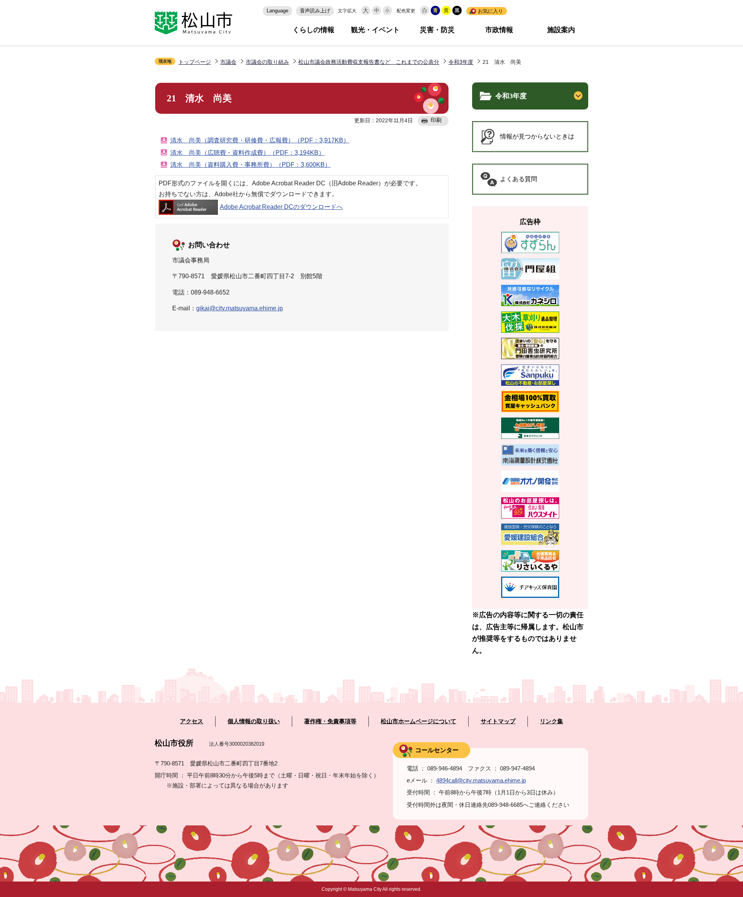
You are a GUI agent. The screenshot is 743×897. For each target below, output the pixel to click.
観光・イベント (375, 30)
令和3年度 (461, 62)
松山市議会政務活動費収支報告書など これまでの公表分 (368, 62)
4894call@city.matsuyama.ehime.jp (481, 780)
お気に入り (490, 11)
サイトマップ (498, 721)
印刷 (436, 120)
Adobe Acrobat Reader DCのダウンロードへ (281, 207)
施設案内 (561, 30)
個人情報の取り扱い (254, 721)
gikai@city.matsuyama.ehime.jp (239, 308)
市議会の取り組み (267, 62)
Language (277, 11)
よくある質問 (518, 179)
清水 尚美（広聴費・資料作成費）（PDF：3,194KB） (247, 152)
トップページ (194, 62)
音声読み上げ (315, 11)
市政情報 (499, 30)
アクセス (191, 721)
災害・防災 (437, 30)
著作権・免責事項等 (330, 721)
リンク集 (551, 721)
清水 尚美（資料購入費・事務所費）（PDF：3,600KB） (250, 164)
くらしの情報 (313, 30)
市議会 (228, 62)
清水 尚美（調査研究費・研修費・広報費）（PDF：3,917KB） (259, 140)
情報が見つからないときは (537, 136)
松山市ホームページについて (418, 721)
